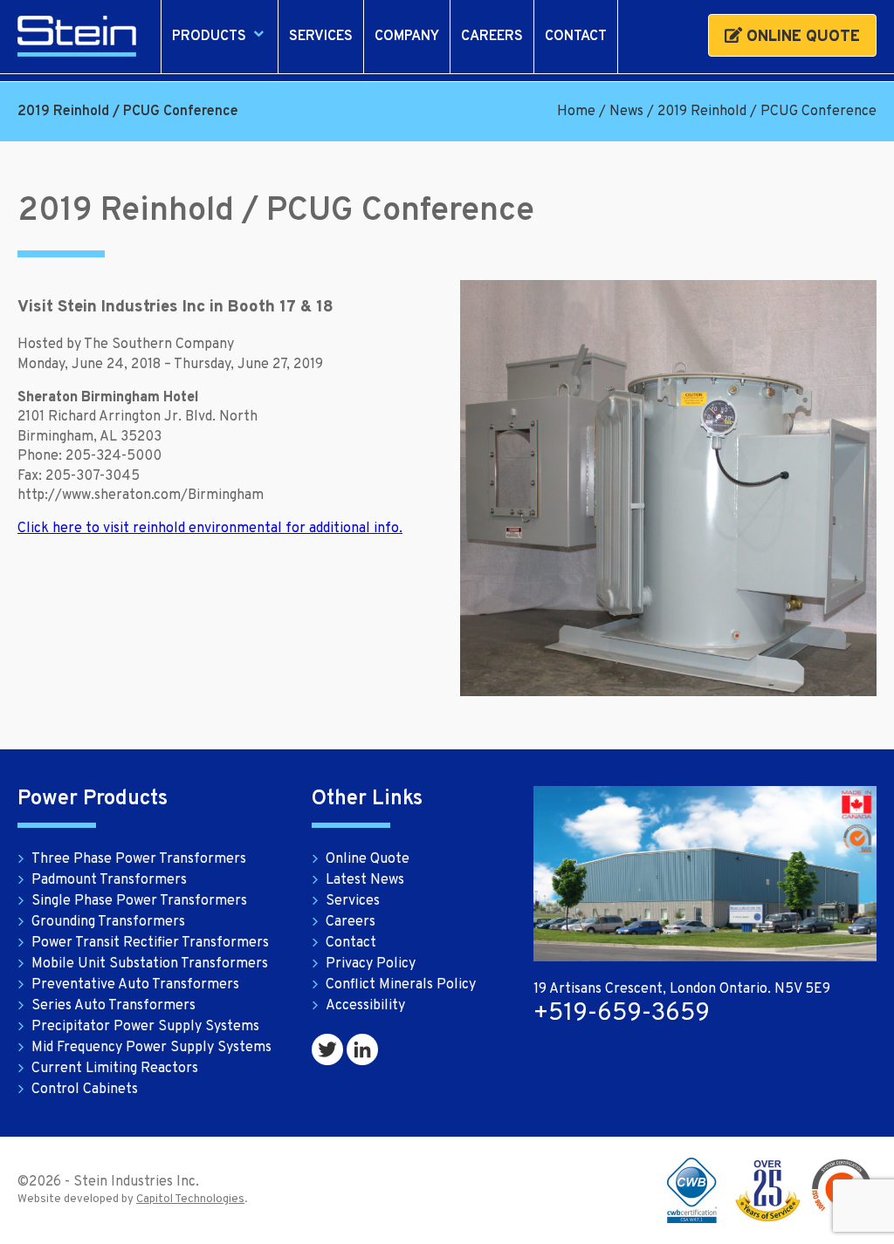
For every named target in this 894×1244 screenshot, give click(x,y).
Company (407, 36)
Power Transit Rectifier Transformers (150, 943)
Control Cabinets (84, 1089)
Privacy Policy (371, 964)
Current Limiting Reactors (114, 1068)
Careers (492, 36)
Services (321, 36)
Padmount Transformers (109, 880)
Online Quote (801, 37)
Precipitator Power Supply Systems (145, 1027)
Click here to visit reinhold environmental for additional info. (209, 528)
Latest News (365, 880)
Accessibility (365, 1006)
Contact (576, 36)
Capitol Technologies (190, 1199)
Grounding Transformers (108, 922)
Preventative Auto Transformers (135, 985)
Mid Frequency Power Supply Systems (151, 1047)
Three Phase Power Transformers (138, 859)
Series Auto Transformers (113, 1006)
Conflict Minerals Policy (401, 985)
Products (209, 36)
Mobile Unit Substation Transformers (149, 964)
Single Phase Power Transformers (139, 901)
